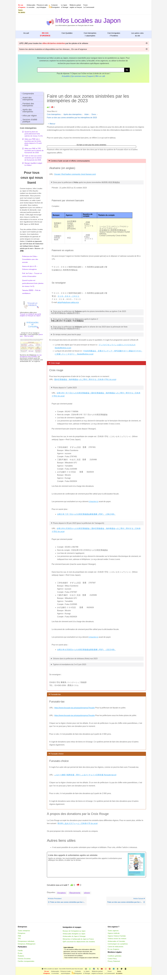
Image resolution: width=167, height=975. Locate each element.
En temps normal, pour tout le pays (67, 334)
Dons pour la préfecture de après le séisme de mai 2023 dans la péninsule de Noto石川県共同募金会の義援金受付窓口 (89, 328)
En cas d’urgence (113, 949)
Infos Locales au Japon (88, 20)
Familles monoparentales (26, 961)
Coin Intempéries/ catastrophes (90, 34)
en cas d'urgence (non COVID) (31, 355)
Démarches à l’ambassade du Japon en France (78, 939)
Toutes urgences (113, 930)
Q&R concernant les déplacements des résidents (79, 941)
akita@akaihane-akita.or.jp (68, 302)
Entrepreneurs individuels (26, 941)
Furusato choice (57, 754)
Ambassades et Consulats (116, 941)
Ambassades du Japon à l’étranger (74, 936)
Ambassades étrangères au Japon (74, 934)
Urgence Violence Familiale (117, 936)
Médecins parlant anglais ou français (76, 6)
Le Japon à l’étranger (64, 6)
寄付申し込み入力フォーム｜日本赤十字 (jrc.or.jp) (77, 823)
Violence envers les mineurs (117, 938)
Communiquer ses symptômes (118, 944)
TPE (19, 938)
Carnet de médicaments (115, 946)
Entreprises (21, 933)
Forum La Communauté (88, 6)
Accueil (26, 33)
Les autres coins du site (137, 34)
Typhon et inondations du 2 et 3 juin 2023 (69, 664)
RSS (49, 7)
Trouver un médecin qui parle (30, 314)
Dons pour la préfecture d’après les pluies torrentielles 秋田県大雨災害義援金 (86, 182)
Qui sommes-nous (78, 76)
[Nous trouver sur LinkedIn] (113, 968)
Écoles (20, 953)
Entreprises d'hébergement (26, 944)
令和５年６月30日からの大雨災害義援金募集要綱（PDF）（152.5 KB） (86, 650)
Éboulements (75, 893)
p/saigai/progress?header (84, 708)
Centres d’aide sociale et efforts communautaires (70, 161)
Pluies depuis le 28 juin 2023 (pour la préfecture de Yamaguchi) (78, 523)
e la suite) (29, 336)
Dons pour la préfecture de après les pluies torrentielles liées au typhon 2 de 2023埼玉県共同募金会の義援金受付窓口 (88, 312)
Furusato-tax (56, 694)
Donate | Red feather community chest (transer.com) (75, 174)
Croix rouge (55, 363)
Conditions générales (114, 956)
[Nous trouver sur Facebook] (94, 968)
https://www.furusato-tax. (64, 708)
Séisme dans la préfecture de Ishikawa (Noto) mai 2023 (75, 659)
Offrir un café (100, 76)
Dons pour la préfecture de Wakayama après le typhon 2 (74, 320)
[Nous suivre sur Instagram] (105, 968)
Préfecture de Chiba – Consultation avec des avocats (30, 259)
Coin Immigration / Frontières (113, 34)
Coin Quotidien (67, 33)
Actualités (66, 76)
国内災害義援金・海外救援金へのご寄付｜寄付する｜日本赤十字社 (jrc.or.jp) (85, 379)
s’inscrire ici (93, 501)
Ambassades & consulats (31, 6)
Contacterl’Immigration (55, 6)
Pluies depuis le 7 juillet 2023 (65, 388)
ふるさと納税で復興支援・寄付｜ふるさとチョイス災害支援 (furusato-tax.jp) (85, 775)
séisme (87, 893)
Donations (61, 893)
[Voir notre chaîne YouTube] (101, 968)
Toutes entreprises (24, 930)
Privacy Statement (114, 961)
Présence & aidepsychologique (42, 6)
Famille (20, 950)
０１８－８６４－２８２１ (68, 296)
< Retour (51, 123)
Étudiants (21, 956)
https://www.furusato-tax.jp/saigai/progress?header (74, 715)
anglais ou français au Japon (30, 316)
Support (90, 76)
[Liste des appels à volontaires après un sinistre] (96, 864)
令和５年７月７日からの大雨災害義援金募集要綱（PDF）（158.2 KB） (86, 514)
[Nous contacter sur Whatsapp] (90, 968)
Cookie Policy (112, 958)
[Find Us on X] (98, 968)
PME (19, 936)
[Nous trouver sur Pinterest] (109, 968)
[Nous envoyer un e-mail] (86, 968)
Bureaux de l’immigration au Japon (74, 931)
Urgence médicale (114, 933)
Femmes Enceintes (24, 958)
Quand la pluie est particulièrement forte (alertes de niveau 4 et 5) (32, 283)
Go (127, 70)
